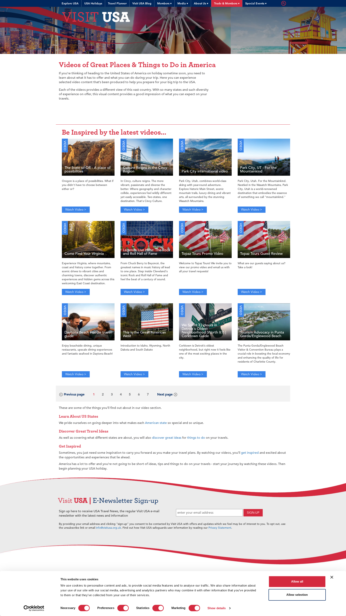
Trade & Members (226, 3)
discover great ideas (166, 438)
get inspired (250, 453)
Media (182, 3)
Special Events (256, 3)
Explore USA (70, 3)
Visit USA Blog (141, 3)
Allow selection (297, 594)
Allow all (297, 581)
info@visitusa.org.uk (108, 527)
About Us (201, 3)
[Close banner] (331, 577)
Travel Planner (117, 3)
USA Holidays (93, 3)
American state (156, 423)
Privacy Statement (219, 527)
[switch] (123, 608)
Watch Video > (75, 210)
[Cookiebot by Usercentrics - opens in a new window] (33, 608)
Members (164, 3)
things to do (196, 438)
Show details (216, 608)
